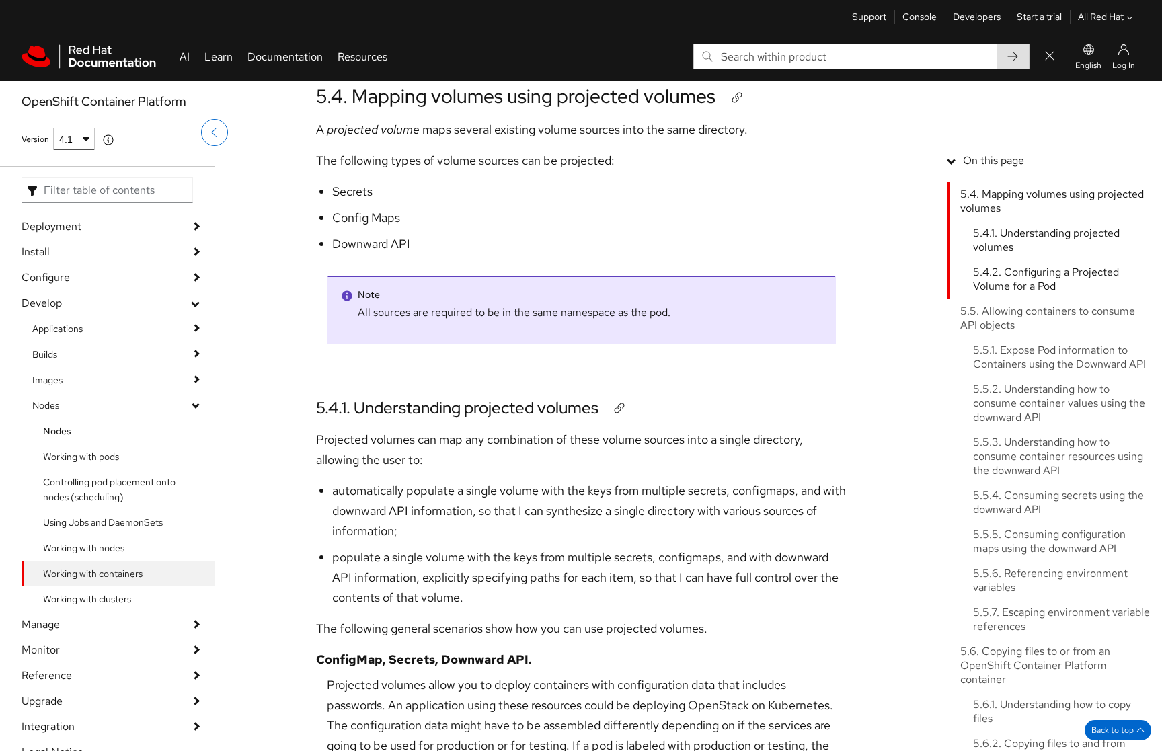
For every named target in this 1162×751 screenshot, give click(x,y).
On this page (993, 160)
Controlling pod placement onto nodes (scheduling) (109, 489)
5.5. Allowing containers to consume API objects (1047, 318)
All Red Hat (1101, 17)
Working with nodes (83, 548)
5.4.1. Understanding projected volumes (457, 407)
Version (35, 139)
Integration (48, 726)
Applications (57, 329)
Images (47, 380)
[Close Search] (1049, 57)
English (1088, 65)
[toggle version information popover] (108, 140)
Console (919, 17)
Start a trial (1039, 17)
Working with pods (81, 456)
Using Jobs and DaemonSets (103, 522)
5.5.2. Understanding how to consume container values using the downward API (1059, 403)
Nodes (45, 405)
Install (36, 252)
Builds (44, 354)
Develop (42, 303)
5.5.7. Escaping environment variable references (1061, 619)
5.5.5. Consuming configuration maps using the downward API (1049, 541)
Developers (977, 17)
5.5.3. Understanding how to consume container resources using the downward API (1058, 456)
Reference (47, 675)
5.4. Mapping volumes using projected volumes (515, 96)
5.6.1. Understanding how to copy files (1052, 711)
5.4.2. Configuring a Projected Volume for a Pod (1046, 279)
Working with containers (93, 573)
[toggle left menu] (214, 132)
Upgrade (42, 701)
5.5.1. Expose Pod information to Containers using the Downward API (1059, 357)
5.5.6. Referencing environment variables (1050, 580)
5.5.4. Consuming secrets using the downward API (1058, 502)
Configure (46, 277)
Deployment (51, 226)
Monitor (41, 650)
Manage (41, 624)
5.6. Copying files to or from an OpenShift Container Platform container (1035, 665)
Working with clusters (87, 599)
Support (869, 17)
